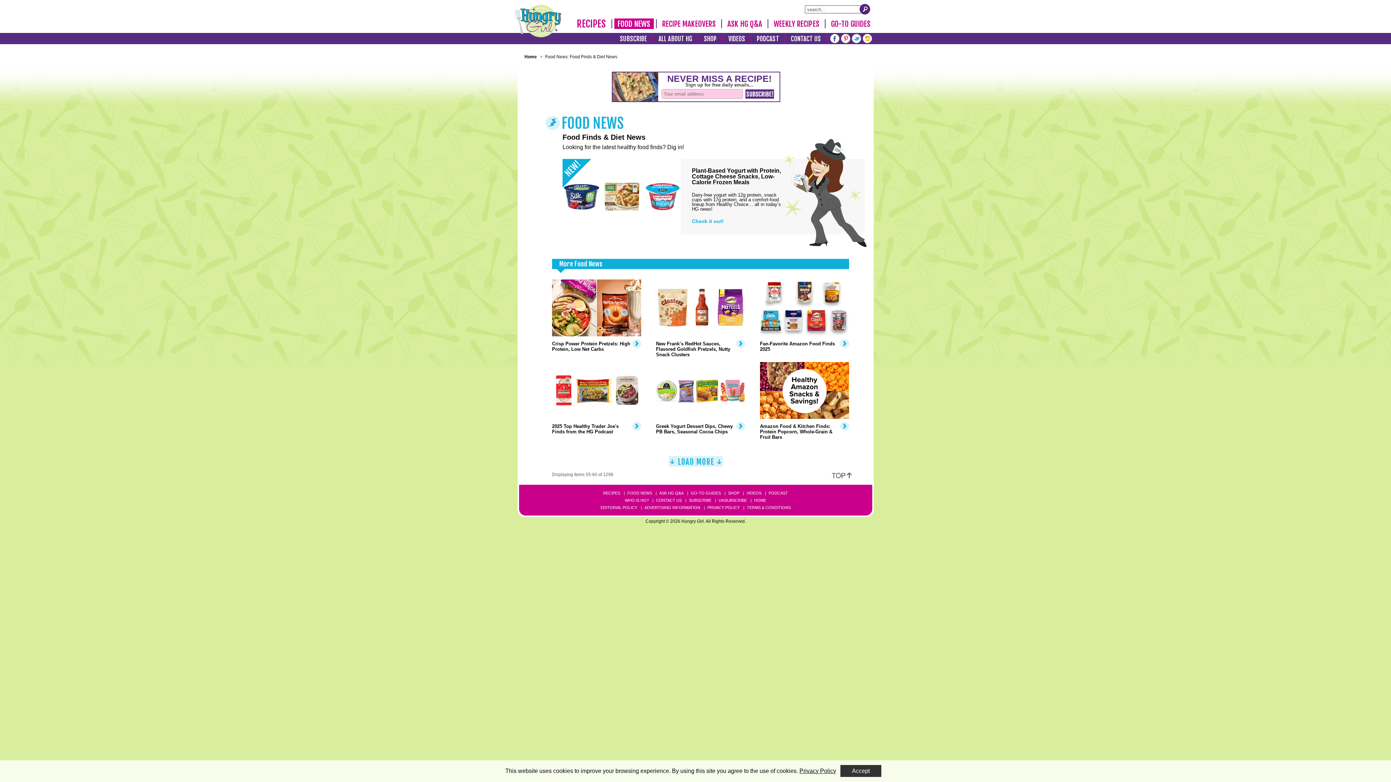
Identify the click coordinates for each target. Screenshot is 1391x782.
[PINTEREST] (845, 38)
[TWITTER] (856, 38)
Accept (861, 771)
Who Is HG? (637, 500)
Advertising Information (672, 507)
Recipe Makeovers (689, 24)
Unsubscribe (733, 500)
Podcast (768, 39)
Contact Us (806, 39)
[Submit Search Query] (865, 9)
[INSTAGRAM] (867, 38)
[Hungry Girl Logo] (538, 21)
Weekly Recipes (796, 24)
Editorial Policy (619, 507)
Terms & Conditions (769, 507)
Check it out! (708, 221)
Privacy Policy (723, 507)
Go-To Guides (850, 24)
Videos (736, 39)
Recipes (591, 24)
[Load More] (696, 464)
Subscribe (633, 39)
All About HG (675, 39)
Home (760, 500)
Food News (634, 24)
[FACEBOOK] (834, 38)
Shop (710, 39)
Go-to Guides (706, 493)
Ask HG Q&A (744, 24)
